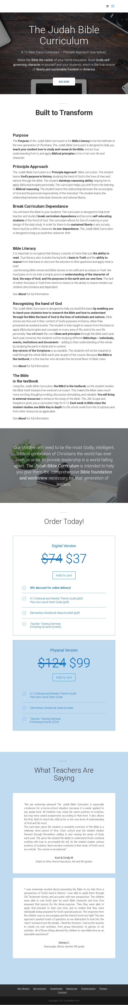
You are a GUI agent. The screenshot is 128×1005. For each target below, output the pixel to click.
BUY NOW (64, 81)
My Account (39, 988)
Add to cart (64, 575)
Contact (62, 992)
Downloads (56, 988)
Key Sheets (23, 988)
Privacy (103, 988)
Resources (71, 988)
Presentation (88, 988)
